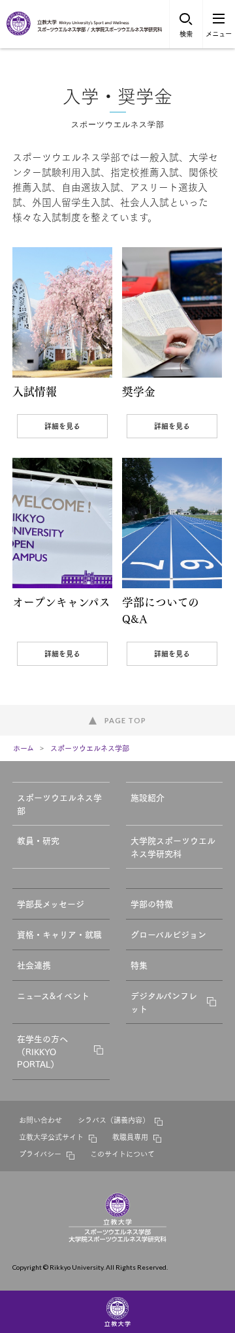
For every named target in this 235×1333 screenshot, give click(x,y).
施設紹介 (147, 796)
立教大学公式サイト (51, 1137)
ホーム (23, 748)
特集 (139, 964)
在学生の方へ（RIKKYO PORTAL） (42, 1051)
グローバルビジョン (168, 933)
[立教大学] (20, 32)
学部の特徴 (152, 903)
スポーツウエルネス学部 (89, 748)
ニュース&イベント (53, 995)
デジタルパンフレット (164, 1002)
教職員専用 (130, 1137)
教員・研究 (38, 839)
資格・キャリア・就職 (59, 933)
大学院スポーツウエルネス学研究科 (173, 846)
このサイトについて (122, 1154)
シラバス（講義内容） (113, 1120)
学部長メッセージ (50, 903)
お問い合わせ (40, 1120)
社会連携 (34, 964)
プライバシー (40, 1154)
